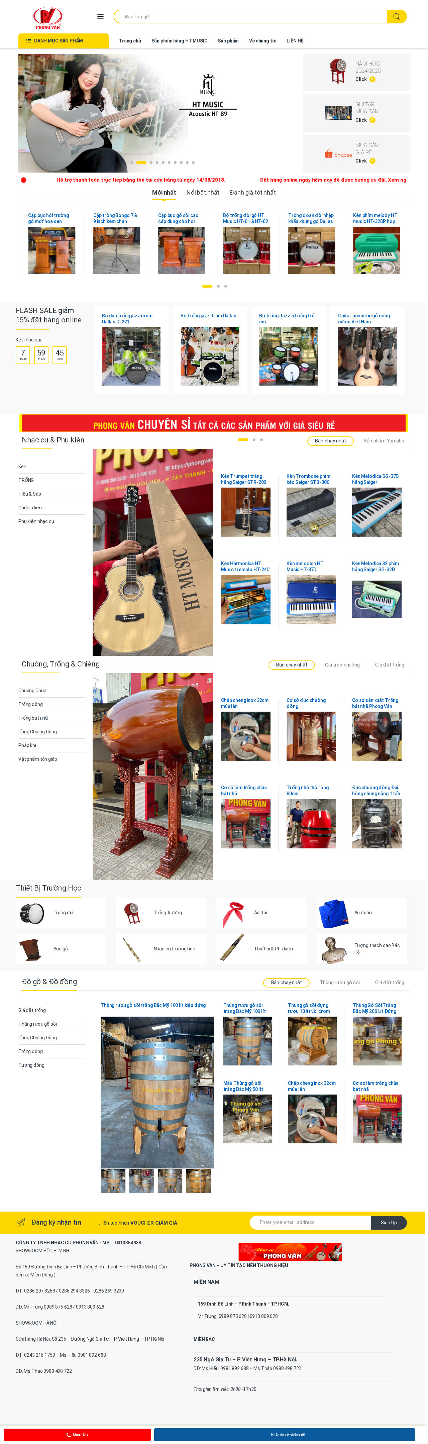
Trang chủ (130, 40)
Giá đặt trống (389, 665)
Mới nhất (164, 192)
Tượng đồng (31, 1065)
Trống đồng (30, 704)
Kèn (22, 466)
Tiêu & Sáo (29, 494)
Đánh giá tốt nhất (253, 192)
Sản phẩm (228, 40)
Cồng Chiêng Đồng (37, 731)
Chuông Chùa (32, 690)
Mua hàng (81, 1434)
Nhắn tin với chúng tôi (288, 1434)
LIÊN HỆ (295, 40)
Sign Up (389, 1222)
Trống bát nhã (33, 718)
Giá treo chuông (342, 665)
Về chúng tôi (262, 40)
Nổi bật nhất (203, 192)
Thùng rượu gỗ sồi (340, 982)
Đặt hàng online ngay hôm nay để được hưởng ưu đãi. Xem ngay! (266, 180)
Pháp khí (27, 745)
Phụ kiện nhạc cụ (36, 521)
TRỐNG (26, 480)
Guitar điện (29, 507)
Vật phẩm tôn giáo (37, 759)
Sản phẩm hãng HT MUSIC (179, 40)
